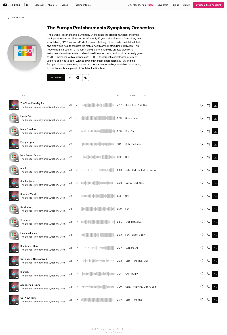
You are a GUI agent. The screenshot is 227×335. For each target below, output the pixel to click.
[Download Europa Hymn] (215, 144)
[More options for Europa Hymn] (188, 144)
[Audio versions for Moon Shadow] (76, 131)
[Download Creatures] (215, 222)
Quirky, (129, 183)
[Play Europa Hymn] (14, 144)
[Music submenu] (56, 5)
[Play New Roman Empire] (14, 157)
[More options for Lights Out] (188, 118)
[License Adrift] (208, 170)
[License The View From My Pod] (208, 105)
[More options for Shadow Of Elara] (188, 248)
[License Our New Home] (208, 300)
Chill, (139, 105)
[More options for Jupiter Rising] (188, 183)
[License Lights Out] (208, 118)
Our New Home (28, 298)
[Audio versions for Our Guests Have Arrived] (76, 260)
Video (65, 5)
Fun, (127, 235)
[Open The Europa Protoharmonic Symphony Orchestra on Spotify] (78, 77)
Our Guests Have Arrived (33, 259)
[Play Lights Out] (14, 118)
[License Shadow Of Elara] (208, 248)
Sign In (186, 5)
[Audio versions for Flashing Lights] (76, 234)
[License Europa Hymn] (208, 144)
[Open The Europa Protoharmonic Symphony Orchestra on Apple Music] (85, 77)
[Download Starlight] (215, 274)
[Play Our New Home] (14, 300)
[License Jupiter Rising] (208, 183)
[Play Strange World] (14, 196)
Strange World (28, 194)
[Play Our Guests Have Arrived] (14, 261)
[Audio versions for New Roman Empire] (77, 157)
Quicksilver (26, 207)
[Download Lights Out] (215, 118)
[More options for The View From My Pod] (188, 105)
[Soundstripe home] (16, 5)
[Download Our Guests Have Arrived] (215, 261)
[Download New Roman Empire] (215, 157)
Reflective (137, 144)
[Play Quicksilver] (14, 209)
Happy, (134, 235)
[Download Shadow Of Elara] (215, 248)
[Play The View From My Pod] (14, 105)
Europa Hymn (27, 142)
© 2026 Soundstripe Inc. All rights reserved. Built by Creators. (113, 330)
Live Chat (163, 5)
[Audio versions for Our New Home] (76, 299)
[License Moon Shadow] (208, 131)
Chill (127, 157)
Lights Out (26, 116)
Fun (127, 209)
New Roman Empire (30, 155)
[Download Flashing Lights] (215, 235)
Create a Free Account (208, 5)
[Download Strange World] (215, 196)
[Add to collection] (195, 105)
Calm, (128, 144)
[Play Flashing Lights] (14, 235)
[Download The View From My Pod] (215, 105)
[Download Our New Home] (215, 300)
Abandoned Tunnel (30, 285)
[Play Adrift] (14, 170)
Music (51, 5)
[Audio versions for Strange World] (77, 196)
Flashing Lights (28, 233)
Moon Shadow (28, 129)
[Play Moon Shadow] (14, 131)
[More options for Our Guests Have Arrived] (188, 261)
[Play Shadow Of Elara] (14, 248)
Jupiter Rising (27, 181)
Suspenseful (131, 118)
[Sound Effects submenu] (92, 5)
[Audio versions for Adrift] (76, 170)
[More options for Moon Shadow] (188, 131)
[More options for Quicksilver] (188, 209)
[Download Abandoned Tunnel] (215, 287)
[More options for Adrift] (188, 170)
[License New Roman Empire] (208, 157)
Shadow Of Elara (29, 246)
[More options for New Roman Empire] (188, 157)
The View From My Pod (32, 103)
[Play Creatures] (14, 222)
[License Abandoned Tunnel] (208, 287)
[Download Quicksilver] (215, 209)
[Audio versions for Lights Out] (76, 118)
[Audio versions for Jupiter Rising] (76, 183)
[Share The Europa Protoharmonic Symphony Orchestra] (70, 77)
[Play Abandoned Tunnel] (14, 287)
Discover (39, 5)
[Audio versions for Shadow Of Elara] (76, 247)
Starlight (24, 272)
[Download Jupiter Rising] (215, 183)
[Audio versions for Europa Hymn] (76, 144)
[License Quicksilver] (208, 209)
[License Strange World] (208, 196)
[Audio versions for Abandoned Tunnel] (76, 286)
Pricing (175, 5)
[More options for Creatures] (188, 222)
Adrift (23, 168)
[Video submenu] (70, 5)
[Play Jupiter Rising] (14, 183)
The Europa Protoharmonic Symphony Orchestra (43, 107)
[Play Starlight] (14, 274)
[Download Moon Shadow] (215, 131)
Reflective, (131, 105)
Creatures (25, 220)
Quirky (153, 170)
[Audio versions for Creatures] (76, 221)
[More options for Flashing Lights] (188, 235)
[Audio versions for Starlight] (76, 273)
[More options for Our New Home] (188, 300)
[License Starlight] (208, 274)
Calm (145, 105)
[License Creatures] (208, 222)
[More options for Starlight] (188, 274)
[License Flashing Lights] (208, 235)
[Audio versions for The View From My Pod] (76, 105)
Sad (133, 131)
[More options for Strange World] (188, 196)
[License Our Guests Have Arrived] (208, 261)
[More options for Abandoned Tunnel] (188, 287)
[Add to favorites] (202, 105)
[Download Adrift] (215, 170)
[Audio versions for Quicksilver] (76, 208)
